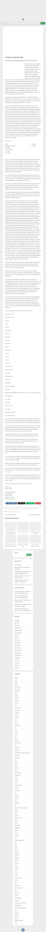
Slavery (16, 870)
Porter (16, 837)
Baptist (16, 682)
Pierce (20, 508)
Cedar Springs (18, 707)
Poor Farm (17, 835)
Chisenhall (12, 507)
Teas (31, 508)
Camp (16, 705)
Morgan (16, 810)
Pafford (16, 830)
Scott (29, 508)
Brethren (16, 695)
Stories (16, 880)
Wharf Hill (17, 915)
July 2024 (17, 660)
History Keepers (18, 772)
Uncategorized (18, 905)
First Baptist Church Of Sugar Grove (22, 752)
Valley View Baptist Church (20, 907)
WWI (16, 922)
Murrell (16, 812)
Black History (17, 687)
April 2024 (17, 667)
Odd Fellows (17, 825)
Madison (16, 797)
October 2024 (17, 652)
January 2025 (17, 645)
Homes (16, 777)
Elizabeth (12, 511)
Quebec (16, 850)
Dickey (16, 737)
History (16, 770)
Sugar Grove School (19, 887)
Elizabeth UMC (37, 507)
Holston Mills (17, 775)
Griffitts (6, 508)
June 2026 (17, 620)
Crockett (16, 732)
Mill (15, 805)
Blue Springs (17, 690)
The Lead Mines (18, 565)
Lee (15, 792)
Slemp (16, 872)
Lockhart (16, 795)
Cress (16, 730)
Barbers (16, 685)
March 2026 (17, 625)
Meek (16, 800)
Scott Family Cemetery (10, 499)
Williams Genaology (19, 920)
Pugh (23, 508)
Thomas (16, 895)
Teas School (17, 892)
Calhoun (8, 507)
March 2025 (17, 640)
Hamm (16, 765)
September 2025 (18, 632)
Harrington (17, 767)
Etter (16, 745)
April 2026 (17, 622)
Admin (16, 595)
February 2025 (18, 642)
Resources (17, 855)
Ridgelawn (17, 857)
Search (16, 552)
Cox (30, 507)
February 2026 (18, 627)
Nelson (16, 820)
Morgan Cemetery (9, 493)
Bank (16, 680)
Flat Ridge (17, 755)
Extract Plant (17, 747)
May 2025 (17, 637)
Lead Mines (17, 790)
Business (17, 700)
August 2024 (17, 657)
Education (17, 740)
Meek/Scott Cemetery (10, 497)
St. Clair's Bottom (18, 877)
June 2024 (17, 662)
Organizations (18, 827)
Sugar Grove (17, 885)
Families (16, 750)
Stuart (16, 882)
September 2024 (18, 655)
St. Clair (16, 875)
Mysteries (17, 815)
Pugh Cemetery (8, 495)
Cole (23, 507)
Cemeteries (17, 710)
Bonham (16, 692)
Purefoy (16, 847)
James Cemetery (18, 785)
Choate (16, 507)
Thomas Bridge (18, 897)
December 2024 (18, 647)
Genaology (17, 757)
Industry (16, 780)
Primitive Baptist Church (20, 840)
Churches (20, 507)
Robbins (26, 508)
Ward (34, 508)
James (9, 508)
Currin (33, 507)
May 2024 (17, 665)
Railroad (16, 852)
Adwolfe (16, 677)
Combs (16, 722)
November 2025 (18, 630)
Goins (16, 760)
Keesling (12, 508)
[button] (23, 19)
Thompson (17, 900)
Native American (18, 817)
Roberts (16, 862)
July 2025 (17, 635)
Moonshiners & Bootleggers (20, 807)
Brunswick (17, 697)
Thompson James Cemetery (21, 902)
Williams (36, 508)
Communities (26, 507)
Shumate (16, 867)
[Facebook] (23, 929)
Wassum (16, 912)
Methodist (17, 508)
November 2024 (18, 650)
